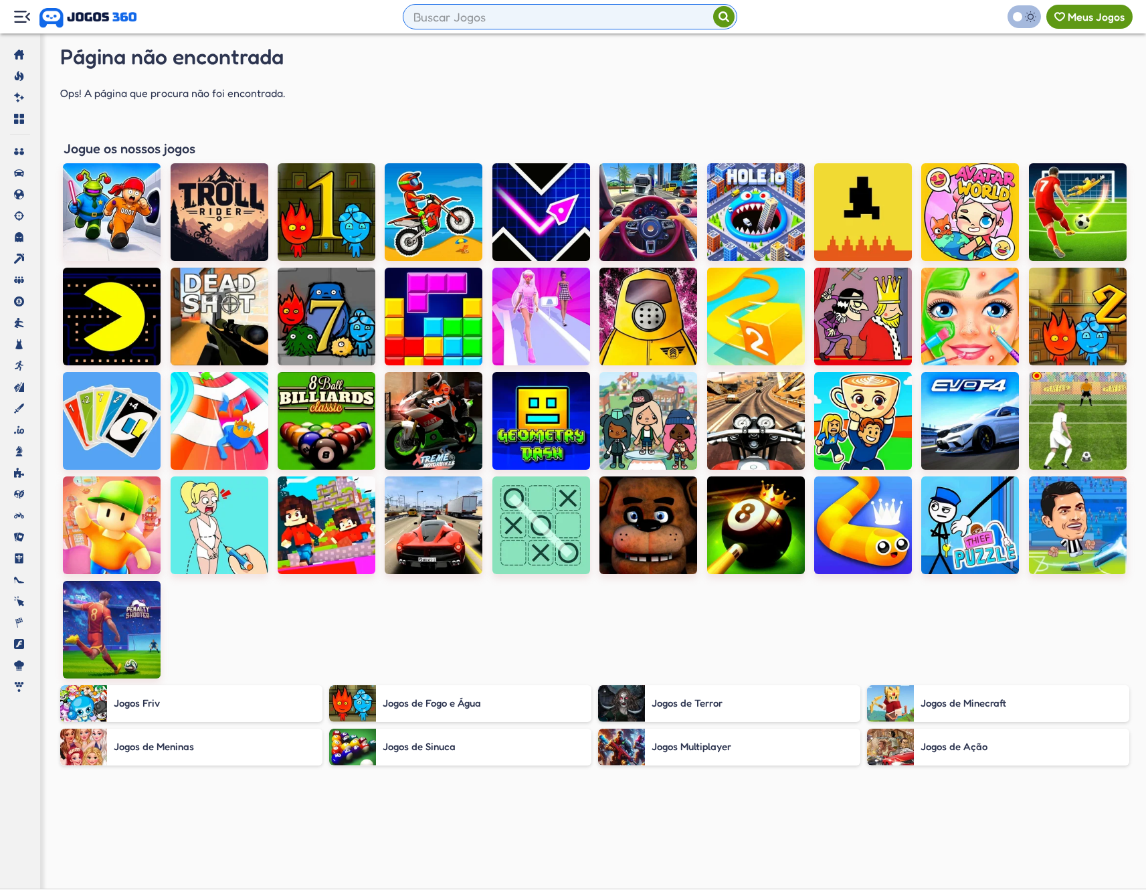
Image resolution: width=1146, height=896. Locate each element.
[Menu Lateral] (22, 17)
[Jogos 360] (87, 18)
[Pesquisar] (724, 16)
